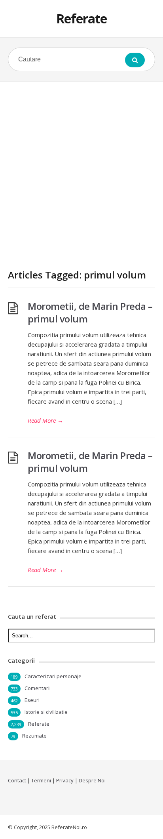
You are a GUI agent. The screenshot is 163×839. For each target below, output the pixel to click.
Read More (45, 420)
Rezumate (34, 735)
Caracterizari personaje (53, 676)
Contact (17, 780)
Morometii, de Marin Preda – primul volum (90, 312)
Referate (81, 18)
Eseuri (32, 700)
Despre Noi (92, 780)
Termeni (41, 780)
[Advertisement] (81, 167)
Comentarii (38, 688)
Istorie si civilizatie (46, 711)
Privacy (65, 780)
